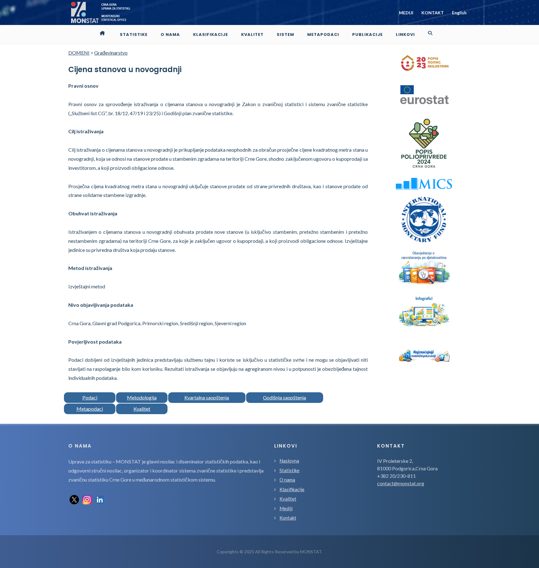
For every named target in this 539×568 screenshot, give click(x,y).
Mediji (286, 508)
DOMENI (79, 53)
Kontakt (287, 518)
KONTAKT (432, 12)
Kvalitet (142, 409)
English (459, 12)
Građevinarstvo (111, 53)
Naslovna (289, 460)
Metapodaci (89, 409)
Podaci (89, 397)
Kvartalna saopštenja (206, 397)
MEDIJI (406, 12)
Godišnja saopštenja (284, 397)
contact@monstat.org (400, 483)
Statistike (289, 470)
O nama (287, 479)
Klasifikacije (291, 489)
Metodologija (142, 397)
